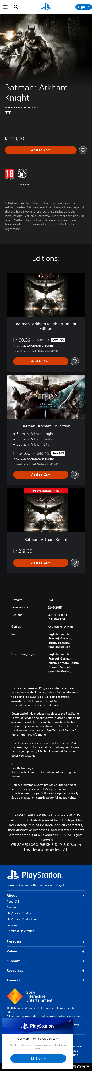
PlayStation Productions (22, 919)
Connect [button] (13, 980)
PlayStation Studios (19, 913)
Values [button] (12, 951)
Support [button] (13, 961)
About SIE (13, 902)
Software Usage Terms (76, 1050)
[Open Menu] (5, 7)
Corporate (13, 925)
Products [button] (14, 942)
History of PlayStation (20, 931)
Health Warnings (22, 768)
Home (10, 885)
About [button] (12, 895)
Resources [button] (15, 970)
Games (24, 885)
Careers (12, 907)
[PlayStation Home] (46, 7)
